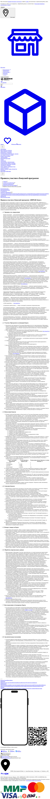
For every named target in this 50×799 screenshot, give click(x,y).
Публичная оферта (38, 685)
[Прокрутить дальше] (3, 174)
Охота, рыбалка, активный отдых (8, 166)
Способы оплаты (13, 688)
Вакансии (19, 682)
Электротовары (4, 157)
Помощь (2, 687)
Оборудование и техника (6, 151)
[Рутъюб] (1, 774)
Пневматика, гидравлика (6, 152)
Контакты (5, 73)
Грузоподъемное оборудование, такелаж (9, 153)
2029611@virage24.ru (6, 757)
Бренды (9, 680)
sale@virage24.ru (5, 756)
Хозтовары (3, 170)
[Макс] (6, 774)
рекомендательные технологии (15, 1)
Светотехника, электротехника (7, 162)
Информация (3, 683)
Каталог (2, 680)
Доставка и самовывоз (22, 688)
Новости (2, 682)
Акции (4, 74)
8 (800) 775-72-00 (28, 610)
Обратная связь (38, 688)
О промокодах (22, 685)
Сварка (2, 159)
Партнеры (14, 682)
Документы (28, 682)
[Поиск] (1, 85)
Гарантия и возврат (31, 688)
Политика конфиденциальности (26, 686)
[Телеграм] (4, 774)
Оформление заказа (5, 688)
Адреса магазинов (8, 682)
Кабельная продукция (5, 158)
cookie (27, 1)
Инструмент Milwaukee (6, 171)
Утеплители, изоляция (5, 165)
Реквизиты (35, 686)
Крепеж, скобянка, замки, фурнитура (9, 169)
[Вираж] (7, 80)
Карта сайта (40, 686)
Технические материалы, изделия (8, 164)
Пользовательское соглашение (12, 686)
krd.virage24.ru (42, 271)
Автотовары (3, 149)
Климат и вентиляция (5, 156)
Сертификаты (34, 682)
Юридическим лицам (5, 685)
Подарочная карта (30, 685)
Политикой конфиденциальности (33, 780)
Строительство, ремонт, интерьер (8, 163)
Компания (3, 681)
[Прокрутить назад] (3, 147)
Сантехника (3, 160)
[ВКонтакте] (3, 774)
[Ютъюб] (7, 774)
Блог (12, 680)
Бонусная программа (14, 685)
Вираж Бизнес (6, 69)
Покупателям (6, 72)
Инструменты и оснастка (6, 150)
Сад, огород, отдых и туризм (7, 155)
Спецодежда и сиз (5, 167)
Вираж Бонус (6, 71)
